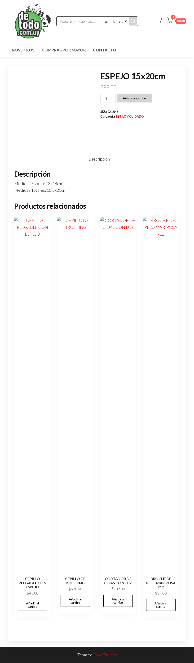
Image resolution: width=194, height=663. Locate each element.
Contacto (104, 49)
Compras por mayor (64, 49)
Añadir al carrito (134, 98)
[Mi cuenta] (162, 21)
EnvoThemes (105, 654)
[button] (176, 21)
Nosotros (23, 49)
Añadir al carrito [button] (32, 604)
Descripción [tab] (99, 159)
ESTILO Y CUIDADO (130, 116)
